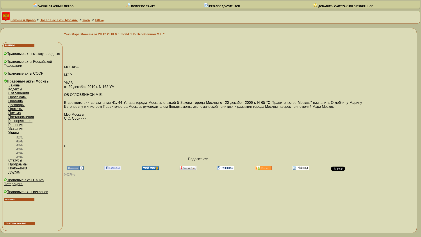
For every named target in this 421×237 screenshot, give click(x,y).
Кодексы (15, 89)
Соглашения (18, 93)
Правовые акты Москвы (59, 20)
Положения (17, 168)
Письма (14, 113)
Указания (15, 129)
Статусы (15, 160)
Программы (18, 164)
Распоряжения (20, 121)
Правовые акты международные (33, 54)
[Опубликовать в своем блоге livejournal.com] (225, 169)
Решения (15, 125)
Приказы (15, 109)
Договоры (16, 105)
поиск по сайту (142, 6)
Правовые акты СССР (25, 73)
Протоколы (17, 97)
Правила (15, 101)
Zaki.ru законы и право (55, 6)
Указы (86, 20)
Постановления (21, 117)
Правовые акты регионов (27, 192)
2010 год (100, 20)
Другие (14, 172)
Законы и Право (23, 20)
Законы (14, 85)
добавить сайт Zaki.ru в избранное (345, 6)
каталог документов (224, 6)
